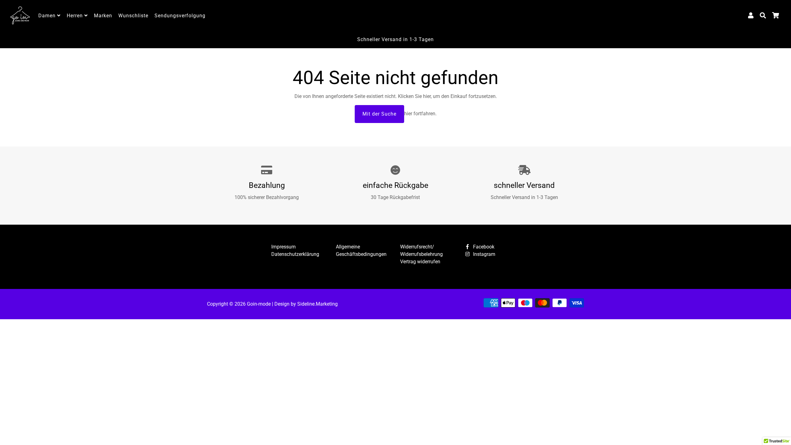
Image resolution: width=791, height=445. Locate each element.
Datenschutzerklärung (295, 254)
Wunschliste (133, 16)
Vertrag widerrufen (420, 262)
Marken (103, 16)
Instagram (483, 254)
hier (427, 96)
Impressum (283, 247)
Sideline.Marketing (317, 304)
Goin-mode (259, 304)
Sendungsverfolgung (179, 16)
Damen (47, 16)
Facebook (483, 247)
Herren (75, 16)
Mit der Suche (379, 114)
